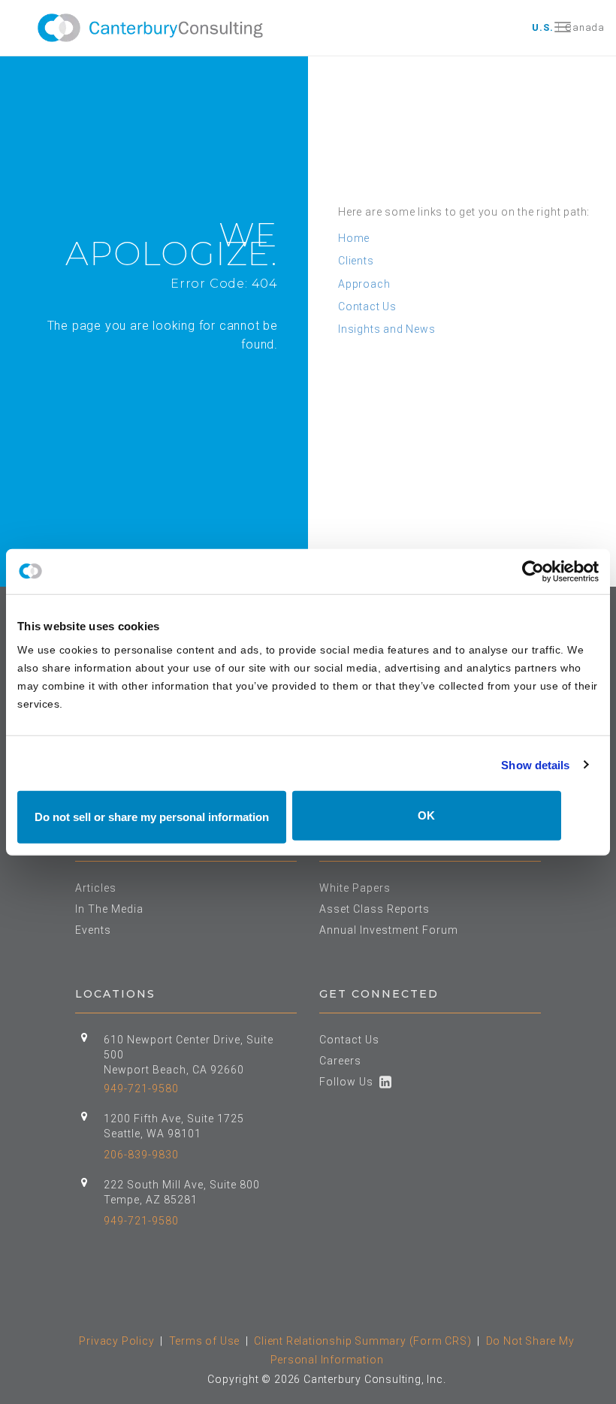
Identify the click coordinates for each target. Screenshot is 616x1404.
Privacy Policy (116, 1341)
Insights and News (387, 329)
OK (426, 815)
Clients (356, 261)
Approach (364, 284)
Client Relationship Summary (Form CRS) (362, 1341)
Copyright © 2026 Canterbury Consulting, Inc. (326, 1379)
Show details (535, 764)
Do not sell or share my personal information (152, 817)
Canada (585, 27)
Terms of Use (204, 1341)
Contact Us (367, 306)
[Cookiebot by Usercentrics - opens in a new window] (533, 571)
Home (354, 238)
